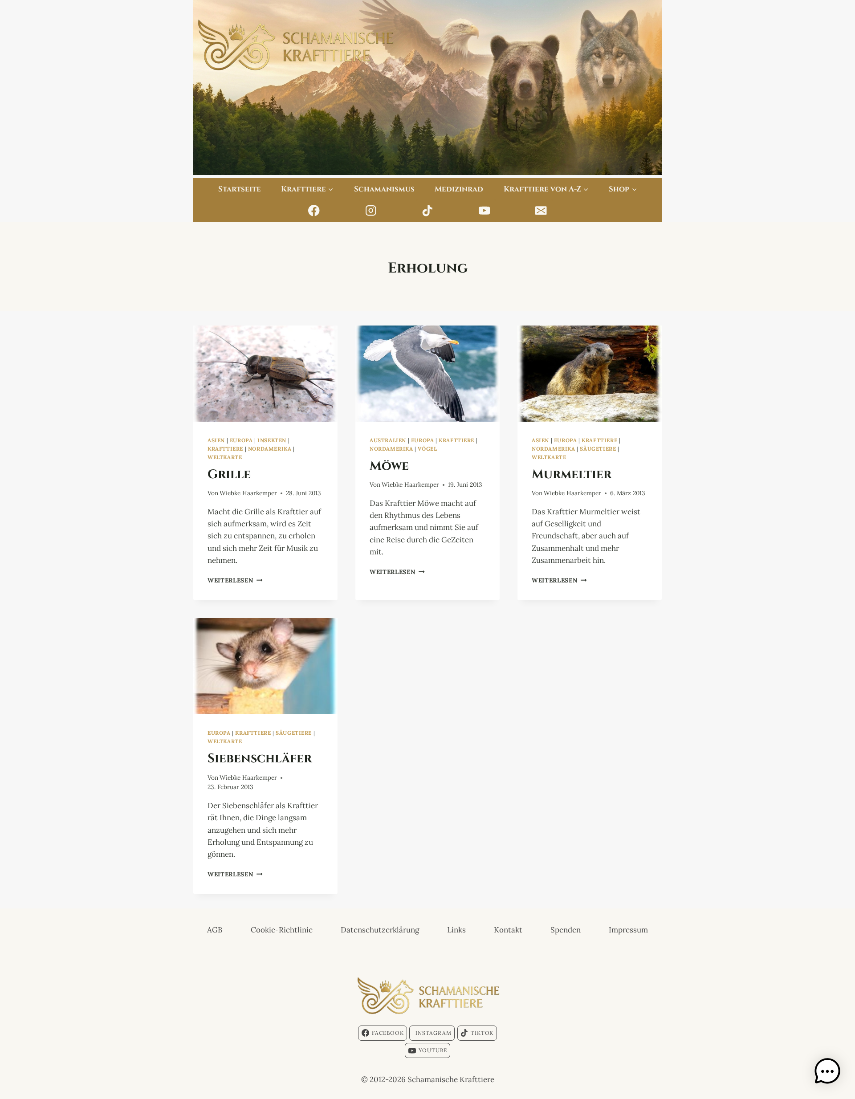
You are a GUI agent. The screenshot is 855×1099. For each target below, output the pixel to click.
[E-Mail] (541, 210)
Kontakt (508, 930)
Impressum (628, 930)
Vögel (427, 448)
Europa (241, 440)
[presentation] (265, 374)
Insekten (271, 440)
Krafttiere (225, 448)
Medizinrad (459, 188)
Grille (229, 473)
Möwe (389, 464)
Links (456, 930)
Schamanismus (384, 188)
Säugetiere (598, 448)
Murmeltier (571, 473)
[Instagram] (370, 210)
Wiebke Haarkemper (248, 493)
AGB (215, 930)
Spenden (565, 930)
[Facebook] (314, 210)
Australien (388, 440)
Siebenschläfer (260, 757)
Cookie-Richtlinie (282, 930)
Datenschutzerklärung (380, 930)
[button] (827, 1071)
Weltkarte (225, 457)
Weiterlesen (235, 580)
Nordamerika (270, 448)
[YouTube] (484, 210)
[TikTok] (427, 210)
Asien (216, 440)
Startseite (239, 188)
